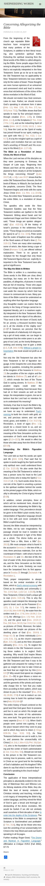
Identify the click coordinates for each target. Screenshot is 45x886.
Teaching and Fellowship (30, 875)
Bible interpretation (19, 877)
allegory (8, 877)
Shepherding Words (19, 3)
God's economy (31, 877)
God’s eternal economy (27, 585)
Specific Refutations (14, 875)
